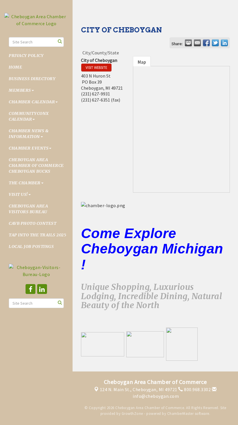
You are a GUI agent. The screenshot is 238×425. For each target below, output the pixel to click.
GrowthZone (132, 413)
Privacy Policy (26, 55)
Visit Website (96, 67)
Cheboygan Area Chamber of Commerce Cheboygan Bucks (36, 165)
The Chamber (25, 182)
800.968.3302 (197, 389)
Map (142, 62)
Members (20, 90)
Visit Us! (18, 194)
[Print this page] (188, 42)
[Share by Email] (197, 42)
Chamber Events (28, 148)
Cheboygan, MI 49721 (138, 389)
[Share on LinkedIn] (224, 42)
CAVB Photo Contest (32, 223)
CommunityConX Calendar (29, 116)
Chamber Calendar (32, 101)
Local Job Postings (31, 246)
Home (15, 67)
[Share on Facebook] (206, 42)
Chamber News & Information (28, 133)
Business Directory (32, 78)
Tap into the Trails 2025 (37, 235)
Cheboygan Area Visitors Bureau (28, 208)
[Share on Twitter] (215, 42)
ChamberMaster (180, 413)
